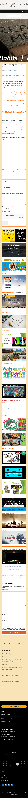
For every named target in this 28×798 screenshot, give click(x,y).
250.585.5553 (6, 780)
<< (3, 752)
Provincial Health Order (10, 81)
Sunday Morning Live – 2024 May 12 (11, 675)
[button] (24, 11)
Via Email (6, 208)
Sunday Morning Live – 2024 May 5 (11, 681)
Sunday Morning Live (13, 70)
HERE (19, 643)
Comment (5, 589)
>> (24, 752)
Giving (22, 549)
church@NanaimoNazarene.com (7, 778)
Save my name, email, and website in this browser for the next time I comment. (13, 629)
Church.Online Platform (13, 122)
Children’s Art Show (7, 409)
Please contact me (7, 206)
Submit (5, 223)
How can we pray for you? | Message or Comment (12, 194)
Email (4, 181)
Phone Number (6, 187)
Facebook (23, 137)
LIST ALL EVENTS (6, 693)
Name (4, 175)
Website (4, 620)
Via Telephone (7, 211)
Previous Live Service (18, 566)
